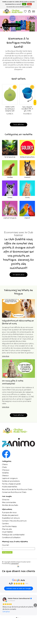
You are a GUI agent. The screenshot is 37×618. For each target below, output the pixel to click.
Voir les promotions (11, 25)
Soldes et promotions (27, 157)
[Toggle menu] (33, 11)
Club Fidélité (7, 532)
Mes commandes (9, 502)
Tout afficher (18, 125)
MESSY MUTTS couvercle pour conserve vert (10, 109)
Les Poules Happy (9, 526)
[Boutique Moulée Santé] (12, 11)
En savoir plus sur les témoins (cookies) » (19, 6)
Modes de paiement (10, 515)
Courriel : (5, 545)
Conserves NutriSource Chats (14, 492)
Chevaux (27, 177)
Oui (24, 4)
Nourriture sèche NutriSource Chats (17, 489)
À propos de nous (9, 512)
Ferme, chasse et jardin (11, 484)
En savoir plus (18, 275)
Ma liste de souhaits (10, 505)
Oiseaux (27, 218)
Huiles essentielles (9, 487)
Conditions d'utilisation (11, 537)
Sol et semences (10, 157)
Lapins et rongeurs (9, 218)
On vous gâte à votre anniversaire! (12, 382)
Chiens (10, 198)
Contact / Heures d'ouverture (14, 521)
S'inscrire (5, 500)
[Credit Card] (18, 566)
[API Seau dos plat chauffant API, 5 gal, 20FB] (27, 94)
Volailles (10, 177)
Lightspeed (14, 563)
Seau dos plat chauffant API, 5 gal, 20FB (27, 109)
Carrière (5, 524)
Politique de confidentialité (13, 535)
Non (29, 4)
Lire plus (5, 356)
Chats (27, 198)
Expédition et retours (11, 518)
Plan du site (7, 529)
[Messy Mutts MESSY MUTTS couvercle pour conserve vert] (9, 94)
